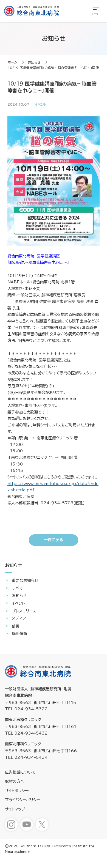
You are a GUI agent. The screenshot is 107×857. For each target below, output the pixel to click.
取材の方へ (14, 781)
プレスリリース (24, 611)
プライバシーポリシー (22, 800)
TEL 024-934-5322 (26, 709)
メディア (19, 618)
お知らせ (34, 62)
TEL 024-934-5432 (26, 733)
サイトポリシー (17, 791)
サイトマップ (15, 809)
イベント (18, 603)
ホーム (12, 62)
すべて (17, 588)
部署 (15, 626)
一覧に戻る (53, 540)
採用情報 (19, 634)
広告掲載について (20, 772)
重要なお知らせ (25, 580)
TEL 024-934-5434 (26, 757)
